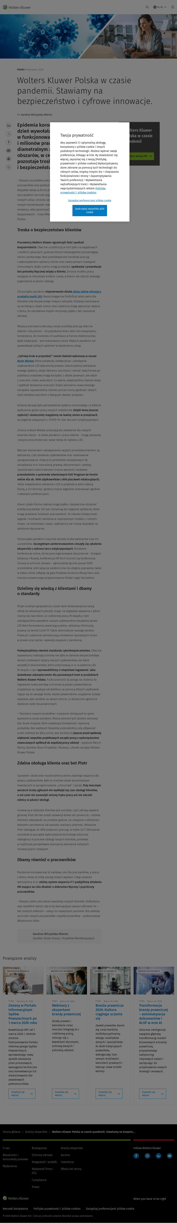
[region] (89, 172)
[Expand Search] (147, 7)
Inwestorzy (67, 1162)
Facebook (136, 1156)
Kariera (65, 1155)
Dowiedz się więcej (18, 1094)
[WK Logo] (16, 1198)
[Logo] (19, 7)
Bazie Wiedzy (25, 361)
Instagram (147, 1156)
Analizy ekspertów (36, 1131)
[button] (8, 125)
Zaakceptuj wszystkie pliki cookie (89, 210)
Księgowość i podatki (44, 1162)
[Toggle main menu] (171, 7)
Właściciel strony (71, 1169)
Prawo (35, 1187)
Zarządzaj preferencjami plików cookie (89, 200)
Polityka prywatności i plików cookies (57, 1208)
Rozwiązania (39, 1148)
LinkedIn (158, 1156)
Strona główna (11, 1131)
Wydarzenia (10, 1166)
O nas (6, 1148)
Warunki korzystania (15, 1208)
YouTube (169, 1156)
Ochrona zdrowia (42, 1155)
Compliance (39, 1180)
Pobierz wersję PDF (137, 156)
